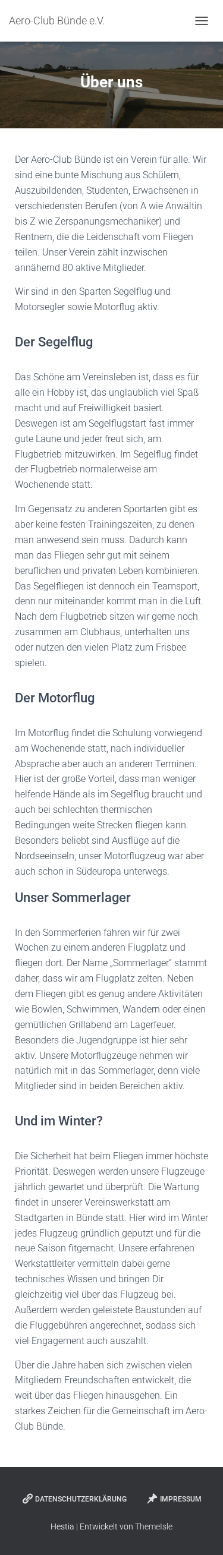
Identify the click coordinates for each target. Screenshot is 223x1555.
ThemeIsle (153, 1526)
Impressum (181, 1499)
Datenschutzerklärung (81, 1499)
